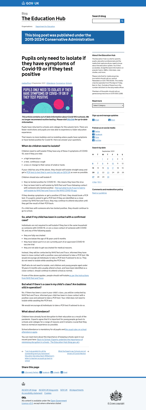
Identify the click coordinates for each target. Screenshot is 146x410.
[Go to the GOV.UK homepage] (30, 3)
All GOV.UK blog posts (48, 390)
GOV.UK (63, 390)
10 (113, 163)
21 (98, 172)
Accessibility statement (32, 393)
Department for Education (45, 26)
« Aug (94, 182)
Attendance (50, 83)
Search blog (99, 16)
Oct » (99, 182)
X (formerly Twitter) (31, 372)
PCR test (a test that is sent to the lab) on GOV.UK (48, 172)
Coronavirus (60, 83)
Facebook (45, 372)
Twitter (97, 131)
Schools (69, 83)
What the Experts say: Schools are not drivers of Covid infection (72, 352)
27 (93, 177)
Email (65, 372)
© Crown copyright (116, 403)
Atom (113, 120)
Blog (25, 13)
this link (70, 119)
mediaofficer (26, 83)
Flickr (97, 137)
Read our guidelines (99, 193)
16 (108, 168)
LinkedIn (56, 372)
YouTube (98, 140)
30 (108, 177)
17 (113, 168)
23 (108, 172)
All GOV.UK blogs (29, 390)
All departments (76, 390)
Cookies (47, 393)
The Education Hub (43, 18)
